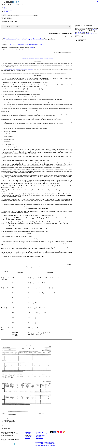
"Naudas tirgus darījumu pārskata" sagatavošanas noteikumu (24, 39)
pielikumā (41, 44)
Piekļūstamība (39, 438)
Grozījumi (80, 40)
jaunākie (6, 11)
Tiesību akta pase (79, 24)
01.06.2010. (77, 33)
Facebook (6, 427)
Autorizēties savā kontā (6, 18)
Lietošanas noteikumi (41, 433)
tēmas (5, 8)
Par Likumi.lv (28, 432)
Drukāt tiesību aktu (8, 423)
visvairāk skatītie (8, 10)
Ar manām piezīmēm (9, 420)
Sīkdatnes (38, 436)
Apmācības (28, 436)
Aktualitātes (28, 433)
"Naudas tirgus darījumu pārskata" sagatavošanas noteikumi (36, 58)
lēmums (95, 29)
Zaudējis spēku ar (82, 39)
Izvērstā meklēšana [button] (5, 17)
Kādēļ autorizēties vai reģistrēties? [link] (9, 21)
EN (98, 1)
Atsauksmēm (28, 435)
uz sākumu (3, 14)
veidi (5, 7)
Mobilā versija (39, 432)
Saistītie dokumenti (79, 36)
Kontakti (27, 438)
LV (96, 1)
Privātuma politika (40, 435)
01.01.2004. (81, 32)
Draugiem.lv (7, 428)
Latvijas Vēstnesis (89, 33)
